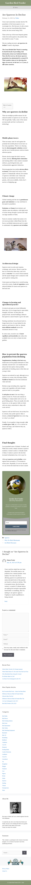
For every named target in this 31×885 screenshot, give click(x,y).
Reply (6, 601)
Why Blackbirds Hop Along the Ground (11, 674)
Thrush (4, 785)
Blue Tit (4, 735)
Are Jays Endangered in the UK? (10, 701)
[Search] (24, 853)
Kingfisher (4, 764)
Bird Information (6, 725)
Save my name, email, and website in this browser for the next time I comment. (16, 649)
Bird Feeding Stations (7, 720)
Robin (3, 776)
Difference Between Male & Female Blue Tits (13, 698)
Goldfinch (4, 754)
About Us (4, 871)
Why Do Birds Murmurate (12, 540)
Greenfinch (5, 759)
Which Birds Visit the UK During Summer (12, 669)
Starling (4, 783)
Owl (3, 771)
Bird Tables (5, 728)
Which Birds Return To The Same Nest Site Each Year (15, 671)
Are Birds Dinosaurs (10, 543)
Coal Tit (4, 744)
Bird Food (4, 723)
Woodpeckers (5, 788)
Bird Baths (4, 716)
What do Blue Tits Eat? (7, 696)
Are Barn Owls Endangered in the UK (11, 678)
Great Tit (4, 756)
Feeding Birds (5, 749)
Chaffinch (4, 742)
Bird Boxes (5, 718)
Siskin (3, 778)
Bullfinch (4, 740)
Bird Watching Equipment (8, 730)
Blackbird (4, 732)
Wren (3, 790)
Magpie (4, 766)
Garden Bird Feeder (15, 3)
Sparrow (7, 538)
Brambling (4, 737)
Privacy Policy (5, 868)
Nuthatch (4, 768)
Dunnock (4, 747)
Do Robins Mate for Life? (8, 676)
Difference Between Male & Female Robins (12, 693)
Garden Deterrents (6, 752)
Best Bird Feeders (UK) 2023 (9, 703)
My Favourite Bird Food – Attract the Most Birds (14, 691)
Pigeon (4, 773)
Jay (3, 761)
